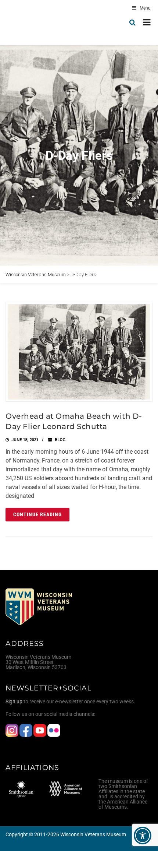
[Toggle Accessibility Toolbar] (142, 835)
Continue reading (37, 514)
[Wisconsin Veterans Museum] (36, 22)
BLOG (60, 439)
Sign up (14, 701)
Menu (145, 8)
